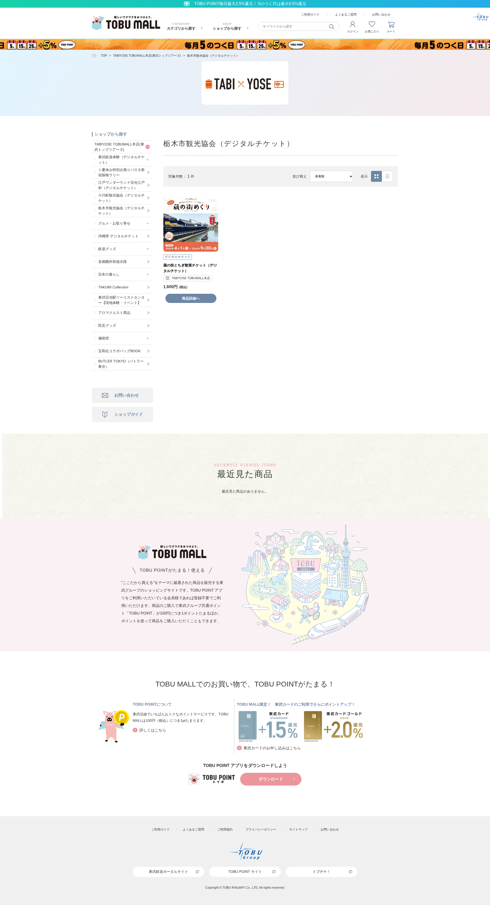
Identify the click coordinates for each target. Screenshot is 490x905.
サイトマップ (298, 829)
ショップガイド (128, 414)
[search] (331, 26)
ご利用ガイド (310, 14)
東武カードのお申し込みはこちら (272, 748)
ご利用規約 (224, 829)
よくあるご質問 (346, 14)
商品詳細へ (191, 298)
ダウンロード (271, 779)
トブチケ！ (321, 872)
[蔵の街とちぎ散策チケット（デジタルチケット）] (190, 224)
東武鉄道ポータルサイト (168, 872)
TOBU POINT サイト (245, 872)
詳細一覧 (387, 176)
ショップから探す (110, 134)
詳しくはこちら (152, 730)
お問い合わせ (381, 14)
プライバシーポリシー (261, 829)
